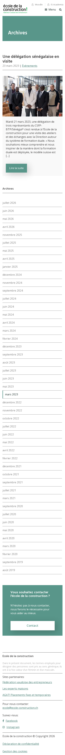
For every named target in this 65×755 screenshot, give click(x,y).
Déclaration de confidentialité (20, 744)
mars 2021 (9, 498)
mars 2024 (9, 330)
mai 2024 (8, 314)
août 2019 (8, 570)
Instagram (13, 727)
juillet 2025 (9, 242)
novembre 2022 (12, 410)
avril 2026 (8, 227)
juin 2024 (8, 306)
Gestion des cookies (14, 751)
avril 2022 (8, 450)
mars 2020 (9, 546)
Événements (29, 66)
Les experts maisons (15, 688)
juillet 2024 (9, 298)
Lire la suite (16, 168)
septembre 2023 (12, 354)
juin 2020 (8, 522)
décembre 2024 (12, 275)
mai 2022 (8, 442)
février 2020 (10, 554)
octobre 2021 (10, 474)
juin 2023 (8, 378)
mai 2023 (8, 386)
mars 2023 (11, 394)
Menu (52, 9)
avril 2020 (8, 538)
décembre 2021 (12, 466)
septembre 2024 (12, 290)
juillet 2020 (9, 514)
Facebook (12, 721)
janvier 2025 (10, 267)
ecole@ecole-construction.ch (20, 708)
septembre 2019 (12, 562)
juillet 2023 (9, 370)
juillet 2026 (9, 203)
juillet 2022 (9, 426)
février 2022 (10, 458)
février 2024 (10, 338)
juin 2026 (8, 211)
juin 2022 (8, 434)
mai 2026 (8, 219)
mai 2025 (8, 251)
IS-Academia (57, 4)
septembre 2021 (12, 482)
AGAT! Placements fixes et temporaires (26, 695)
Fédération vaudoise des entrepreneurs (27, 682)
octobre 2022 (10, 418)
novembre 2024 (12, 283)
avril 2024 (8, 322)
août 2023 (8, 362)
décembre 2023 (12, 346)
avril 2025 (8, 259)
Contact (32, 625)
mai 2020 (8, 530)
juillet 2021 (9, 490)
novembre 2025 (12, 235)
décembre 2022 (12, 402)
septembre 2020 (12, 506)
